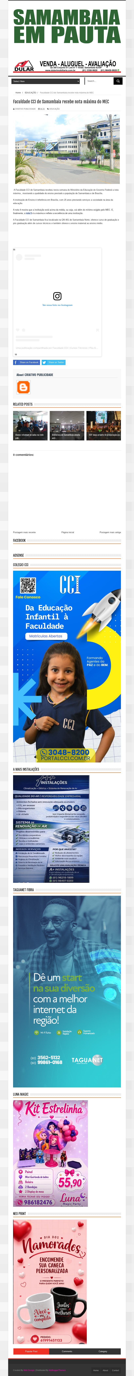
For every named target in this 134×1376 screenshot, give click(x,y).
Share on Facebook (29, 362)
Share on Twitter (56, 362)
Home (96, 1370)
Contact (115, 1370)
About (105, 1370)
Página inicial (67, 532)
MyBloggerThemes (57, 1370)
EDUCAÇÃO (55, 109)
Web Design (29, 1370)
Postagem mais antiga (110, 532)
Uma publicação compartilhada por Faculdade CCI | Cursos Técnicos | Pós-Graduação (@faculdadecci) (69, 348)
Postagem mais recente (24, 532)
